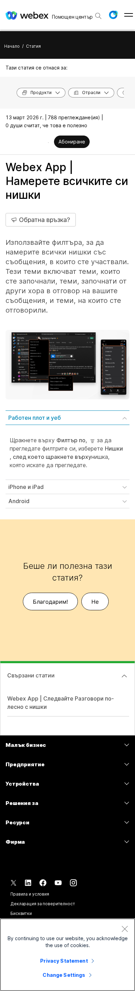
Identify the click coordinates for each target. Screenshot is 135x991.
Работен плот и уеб (34, 417)
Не (95, 601)
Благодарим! (50, 601)
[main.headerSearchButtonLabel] (98, 13)
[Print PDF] (48, 142)
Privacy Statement (64, 961)
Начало (12, 46)
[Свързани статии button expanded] (124, 676)
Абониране (71, 142)
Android (18, 501)
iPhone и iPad (26, 486)
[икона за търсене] (98, 16)
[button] (113, 15)
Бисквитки (21, 913)
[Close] (124, 928)
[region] (67, 954)
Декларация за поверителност (42, 903)
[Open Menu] (128, 15)
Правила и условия (29, 894)
